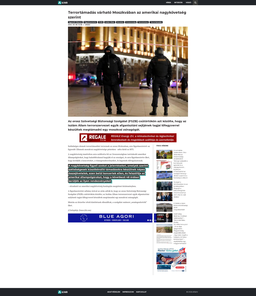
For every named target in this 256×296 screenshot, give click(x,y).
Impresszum (128, 292)
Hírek (168, 3)
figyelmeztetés (90, 22)
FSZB (101, 22)
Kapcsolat (141, 292)
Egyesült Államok (75, 22)
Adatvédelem (113, 292)
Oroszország (131, 22)
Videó (188, 3)
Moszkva (120, 22)
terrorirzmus (143, 22)
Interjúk (178, 3)
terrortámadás (156, 22)
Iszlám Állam (109, 22)
